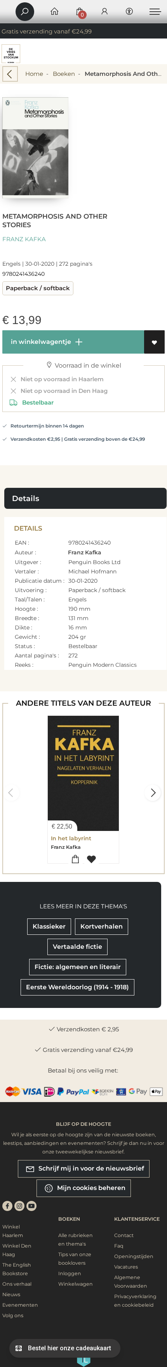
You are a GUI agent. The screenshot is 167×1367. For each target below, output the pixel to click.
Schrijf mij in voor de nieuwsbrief (90, 1168)
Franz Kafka (24, 239)
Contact (124, 1235)
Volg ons (12, 1315)
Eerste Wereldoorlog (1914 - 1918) (77, 987)
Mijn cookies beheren (90, 1188)
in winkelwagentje (40, 341)
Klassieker (49, 926)
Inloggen (69, 1273)
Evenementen (20, 1305)
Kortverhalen (101, 926)
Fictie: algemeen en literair (78, 967)
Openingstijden (133, 1256)
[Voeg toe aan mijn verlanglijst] (154, 342)
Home (34, 73)
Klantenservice (137, 1219)
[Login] (104, 12)
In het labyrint (71, 838)
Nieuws (11, 1294)
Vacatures (126, 1267)
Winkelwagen (75, 1284)
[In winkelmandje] (75, 859)
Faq (119, 1246)
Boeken (64, 73)
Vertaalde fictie (77, 946)
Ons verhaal (16, 1284)
